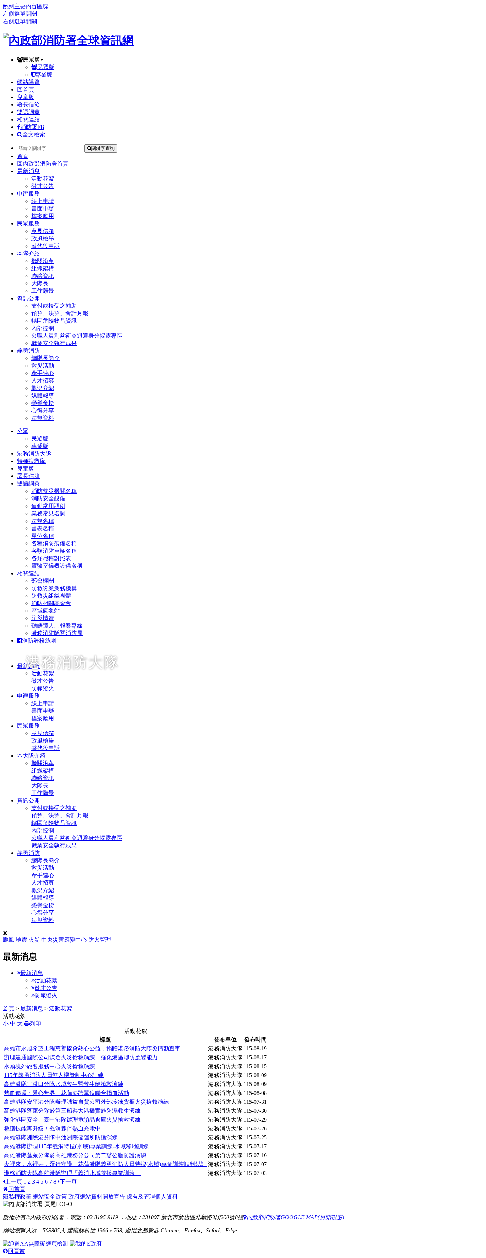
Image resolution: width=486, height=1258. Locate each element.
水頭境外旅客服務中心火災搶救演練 (49, 1066)
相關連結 (28, 119)
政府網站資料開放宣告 (96, 1197)
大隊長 (39, 283)
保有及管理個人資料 (152, 1197)
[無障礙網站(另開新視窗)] (36, 1244)
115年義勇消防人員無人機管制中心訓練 (54, 1075)
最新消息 (28, 171)
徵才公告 (42, 186)
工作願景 (42, 291)
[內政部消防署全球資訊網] (68, 40)
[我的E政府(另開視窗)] (86, 1244)
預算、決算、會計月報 (59, 313)
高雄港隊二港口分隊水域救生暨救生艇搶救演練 (63, 1084)
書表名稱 (42, 528)
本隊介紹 (28, 253)
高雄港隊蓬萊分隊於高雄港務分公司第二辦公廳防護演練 (75, 1155)
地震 (21, 940)
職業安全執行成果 (54, 343)
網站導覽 (28, 82)
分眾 (22, 431)
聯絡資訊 (42, 276)
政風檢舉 (42, 238)
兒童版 (25, 97)
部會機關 (42, 581)
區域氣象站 (45, 611)
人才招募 (42, 381)
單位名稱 (42, 536)
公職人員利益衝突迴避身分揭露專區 (76, 336)
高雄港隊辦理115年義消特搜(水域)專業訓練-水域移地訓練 (76, 1146)
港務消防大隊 (34, 454)
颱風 (8, 940)
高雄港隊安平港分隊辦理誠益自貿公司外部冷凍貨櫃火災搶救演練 (86, 1102)
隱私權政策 (17, 1197)
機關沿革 (42, 261)
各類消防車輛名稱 (54, 551)
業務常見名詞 (48, 513)
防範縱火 (46, 995)
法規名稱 (42, 521)
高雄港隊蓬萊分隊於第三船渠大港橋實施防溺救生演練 (72, 1111)
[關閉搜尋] (5, 933)
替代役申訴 (45, 246)
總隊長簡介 (45, 358)
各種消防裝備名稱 (54, 543)
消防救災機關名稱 (54, 491)
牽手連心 (42, 373)
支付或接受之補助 (54, 306)
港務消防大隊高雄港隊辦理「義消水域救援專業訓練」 (72, 1173)
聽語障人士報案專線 (57, 626)
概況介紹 (42, 388)
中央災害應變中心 (64, 940)
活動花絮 (42, 179)
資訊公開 (28, 298)
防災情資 (42, 618)
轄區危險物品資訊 (54, 321)
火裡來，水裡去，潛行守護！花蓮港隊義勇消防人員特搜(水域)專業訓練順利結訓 (105, 1164)
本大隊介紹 (31, 756)
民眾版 (31, 60)
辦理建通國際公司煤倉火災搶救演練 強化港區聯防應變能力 (81, 1057)
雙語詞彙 (28, 112)
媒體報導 (42, 396)
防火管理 (99, 940)
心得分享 (42, 410)
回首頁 (25, 90)
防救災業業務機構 (54, 588)
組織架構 (42, 268)
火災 (34, 940)
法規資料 (42, 418)
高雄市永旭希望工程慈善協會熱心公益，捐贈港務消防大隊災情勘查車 (92, 1048)
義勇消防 (28, 351)
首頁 (22, 156)
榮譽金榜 (42, 403)
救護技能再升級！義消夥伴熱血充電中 (52, 1129)
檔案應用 (42, 216)
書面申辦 (42, 209)
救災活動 (42, 366)
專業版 (43, 75)
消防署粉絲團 (39, 641)
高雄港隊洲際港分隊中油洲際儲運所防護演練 (61, 1137)
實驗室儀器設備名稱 (57, 566)
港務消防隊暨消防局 (57, 633)
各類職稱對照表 (51, 558)
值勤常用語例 (48, 506)
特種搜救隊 (31, 461)
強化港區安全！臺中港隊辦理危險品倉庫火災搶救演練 (72, 1120)
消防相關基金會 (51, 603)
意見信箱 (42, 231)
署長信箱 (28, 105)
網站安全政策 (50, 1197)
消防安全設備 (48, 498)
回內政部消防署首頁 (42, 164)
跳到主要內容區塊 (25, 6)
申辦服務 (28, 194)
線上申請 (42, 201)
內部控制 (42, 328)
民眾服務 (28, 223)
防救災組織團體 (51, 596)
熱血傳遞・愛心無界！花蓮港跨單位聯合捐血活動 (66, 1093)
